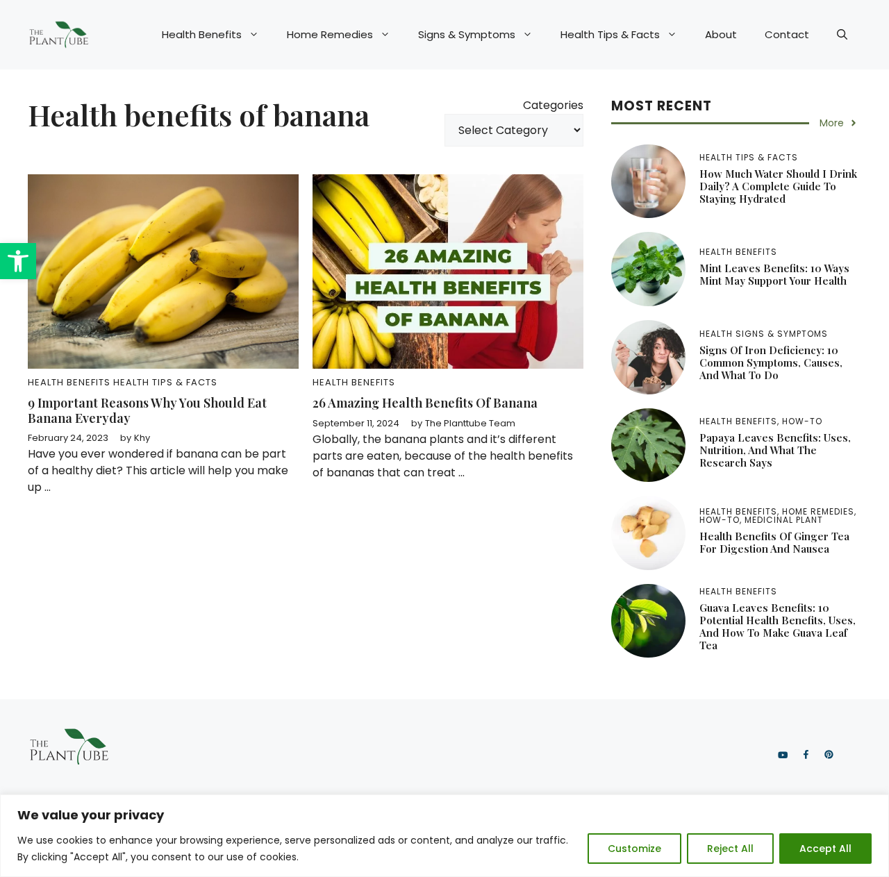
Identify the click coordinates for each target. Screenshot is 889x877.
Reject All (730, 848)
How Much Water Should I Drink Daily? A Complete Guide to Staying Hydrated (778, 186)
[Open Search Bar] (842, 35)
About (721, 34)
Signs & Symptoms (466, 34)
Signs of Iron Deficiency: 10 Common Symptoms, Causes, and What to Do (770, 362)
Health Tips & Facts (610, 34)
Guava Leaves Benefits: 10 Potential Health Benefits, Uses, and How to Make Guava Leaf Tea (777, 626)
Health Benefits (202, 34)
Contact (787, 34)
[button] (18, 261)
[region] (444, 835)
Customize (634, 848)
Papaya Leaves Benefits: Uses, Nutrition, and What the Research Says (775, 450)
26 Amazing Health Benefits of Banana (425, 402)
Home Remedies (330, 34)
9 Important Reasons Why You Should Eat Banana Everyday (147, 410)
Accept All (825, 848)
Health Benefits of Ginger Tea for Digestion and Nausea (774, 542)
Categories (553, 105)
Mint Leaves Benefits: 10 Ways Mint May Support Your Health (774, 274)
